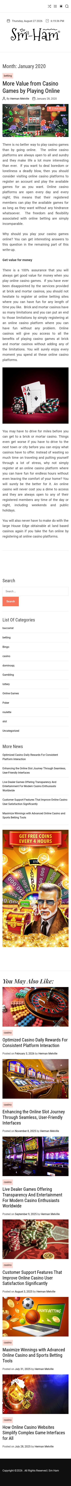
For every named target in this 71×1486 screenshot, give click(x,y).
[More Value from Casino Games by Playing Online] (35, 120)
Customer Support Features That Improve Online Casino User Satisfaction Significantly (32, 1278)
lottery (6, 684)
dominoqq (8, 665)
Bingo (5, 646)
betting (8, 75)
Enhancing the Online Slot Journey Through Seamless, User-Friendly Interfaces (33, 1117)
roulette (6, 712)
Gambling (8, 674)
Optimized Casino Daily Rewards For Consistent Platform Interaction (35, 1042)
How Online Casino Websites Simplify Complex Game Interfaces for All (33, 1433)
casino (6, 656)
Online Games (10, 693)
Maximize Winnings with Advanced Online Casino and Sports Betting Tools (33, 1355)
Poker (5, 702)
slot (4, 721)
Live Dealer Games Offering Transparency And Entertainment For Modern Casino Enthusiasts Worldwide (29, 786)
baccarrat (8, 628)
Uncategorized (10, 730)
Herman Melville (19, 98)
